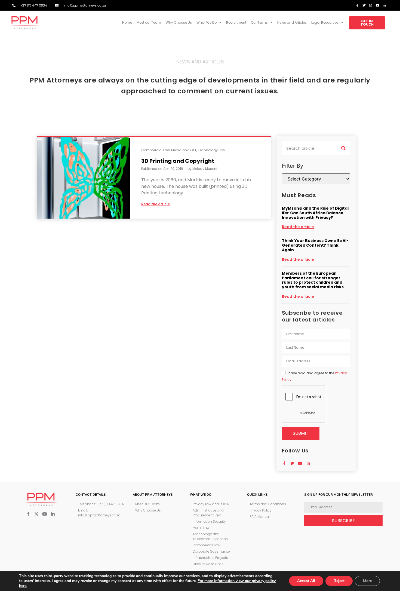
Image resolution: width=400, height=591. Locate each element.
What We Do (206, 22)
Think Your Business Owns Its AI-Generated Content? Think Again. (315, 245)
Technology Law (211, 150)
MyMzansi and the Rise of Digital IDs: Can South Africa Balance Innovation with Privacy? (315, 213)
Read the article (298, 226)
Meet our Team (149, 22)
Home (127, 22)
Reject (339, 580)
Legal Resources (325, 22)
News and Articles (292, 22)
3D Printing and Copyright (177, 161)
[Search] (343, 148)
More (367, 580)
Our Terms (259, 22)
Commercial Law (155, 150)
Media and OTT (183, 150)
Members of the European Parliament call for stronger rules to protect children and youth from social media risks (313, 280)
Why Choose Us (179, 22)
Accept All (306, 580)
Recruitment (236, 22)
